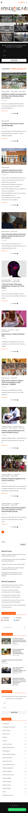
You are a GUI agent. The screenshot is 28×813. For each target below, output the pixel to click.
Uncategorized (4, 428)
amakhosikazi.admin (6, 585)
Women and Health (5, 91)
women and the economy (14, 764)
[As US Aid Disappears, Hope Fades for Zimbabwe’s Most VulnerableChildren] (6, 652)
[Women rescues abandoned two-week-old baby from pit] (14, 415)
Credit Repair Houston (7, 600)
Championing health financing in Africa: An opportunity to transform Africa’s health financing (7, 37)
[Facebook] (18, 2)
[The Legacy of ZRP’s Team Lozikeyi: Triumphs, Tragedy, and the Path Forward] (6, 670)
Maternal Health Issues (6, 281)
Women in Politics (14, 781)
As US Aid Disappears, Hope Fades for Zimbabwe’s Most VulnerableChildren (21, 19)
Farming (14, 740)
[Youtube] (21, 2)
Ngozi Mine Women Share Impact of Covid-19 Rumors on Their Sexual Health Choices (14, 509)
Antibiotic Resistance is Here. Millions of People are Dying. (12, 171)
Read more (4, 110)
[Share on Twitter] (13, 113)
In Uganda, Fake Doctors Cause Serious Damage (7, 29)
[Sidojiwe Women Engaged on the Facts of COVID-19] (14, 463)
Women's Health (14, 91)
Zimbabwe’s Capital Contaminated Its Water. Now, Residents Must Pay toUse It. (7, 19)
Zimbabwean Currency (14, 795)
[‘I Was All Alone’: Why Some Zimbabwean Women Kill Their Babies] (14, 269)
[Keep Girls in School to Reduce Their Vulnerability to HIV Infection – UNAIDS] (14, 367)
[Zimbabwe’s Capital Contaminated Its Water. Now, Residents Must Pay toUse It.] (14, 80)
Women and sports (14, 761)
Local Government (14, 744)
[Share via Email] (17, 113)
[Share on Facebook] (12, 113)
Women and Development (14, 754)
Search (3, 542)
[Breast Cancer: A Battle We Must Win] (14, 319)
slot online (4, 590)
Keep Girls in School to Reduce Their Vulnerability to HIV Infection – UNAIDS (12, 382)
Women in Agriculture (14, 768)
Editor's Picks (11, 330)
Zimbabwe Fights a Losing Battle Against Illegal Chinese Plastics (21, 38)
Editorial (17, 330)
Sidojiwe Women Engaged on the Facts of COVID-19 (13, 479)
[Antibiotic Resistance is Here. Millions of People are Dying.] (14, 156)
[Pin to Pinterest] (15, 113)
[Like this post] (10, 113)
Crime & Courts (16, 280)
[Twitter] (20, 2)
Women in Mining (14, 778)
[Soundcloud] (24, 2)
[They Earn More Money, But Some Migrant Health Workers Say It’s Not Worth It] (14, 220)
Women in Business (14, 771)
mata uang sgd (5, 595)
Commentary (4, 330)
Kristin (3, 605)
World (14, 791)
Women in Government (14, 774)
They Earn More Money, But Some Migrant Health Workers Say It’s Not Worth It (14, 236)
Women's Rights (22, 91)
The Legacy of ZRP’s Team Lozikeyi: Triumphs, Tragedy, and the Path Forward (21, 28)
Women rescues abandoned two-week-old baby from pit (13, 431)
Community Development (7, 280)
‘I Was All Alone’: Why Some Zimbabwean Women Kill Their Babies (13, 286)
